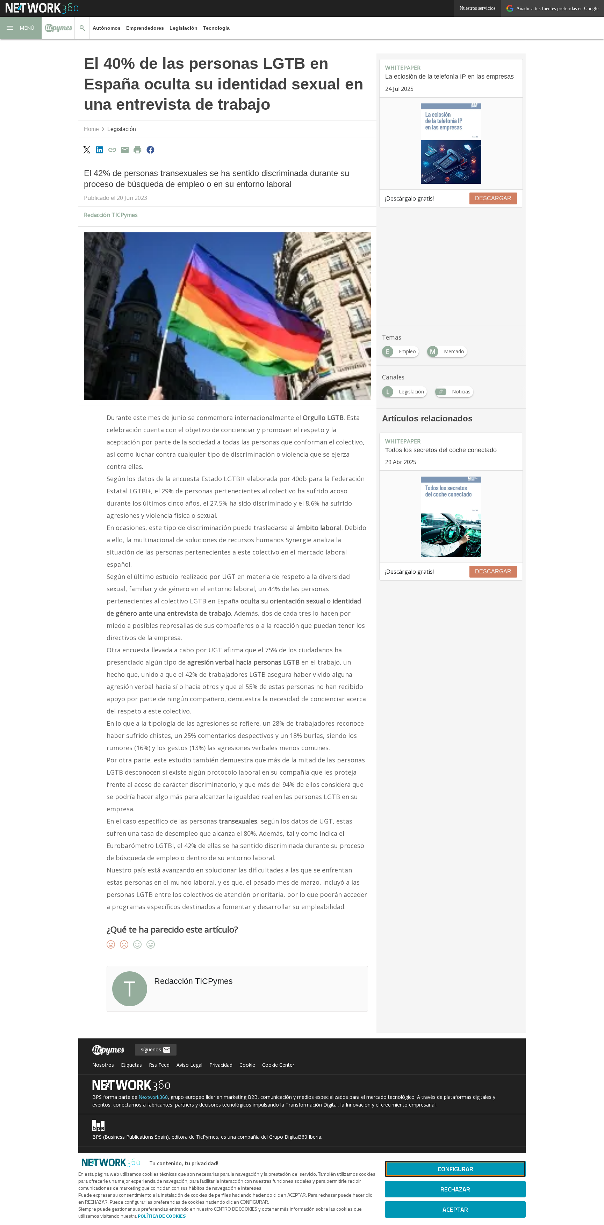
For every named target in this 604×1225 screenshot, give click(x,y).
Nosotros (103, 1064)
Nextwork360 (153, 1097)
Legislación (183, 28)
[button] (21, 28)
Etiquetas (131, 1064)
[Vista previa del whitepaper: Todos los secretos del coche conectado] (451, 517)
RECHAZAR (455, 1189)
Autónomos (107, 28)
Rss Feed (159, 1064)
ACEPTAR (455, 1209)
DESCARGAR (493, 198)
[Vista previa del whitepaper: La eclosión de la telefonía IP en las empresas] (451, 143)
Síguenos (152, 1049)
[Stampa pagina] (137, 149)
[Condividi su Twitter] (86, 149)
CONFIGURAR (455, 1169)
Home (91, 129)
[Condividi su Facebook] (150, 149)
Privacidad (220, 1064)
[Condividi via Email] (124, 149)
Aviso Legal (189, 1064)
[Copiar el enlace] (112, 149)
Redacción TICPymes (111, 215)
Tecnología (216, 28)
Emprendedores (145, 28)
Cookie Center (278, 1064)
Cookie (247, 1064)
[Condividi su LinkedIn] (99, 149)
